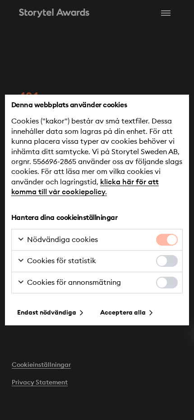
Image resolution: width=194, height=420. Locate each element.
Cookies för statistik (60, 261)
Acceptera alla (123, 313)
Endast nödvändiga (46, 313)
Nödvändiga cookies (61, 239)
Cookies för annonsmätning (73, 282)
